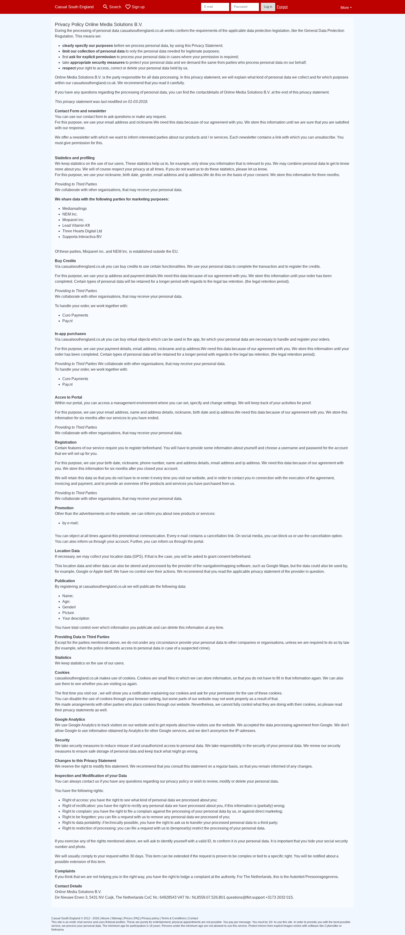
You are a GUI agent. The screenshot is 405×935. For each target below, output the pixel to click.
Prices (128, 918)
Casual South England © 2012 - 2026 (75, 918)
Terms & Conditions (173, 918)
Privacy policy (150, 918)
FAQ (136, 918)
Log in (268, 6)
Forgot (282, 7)
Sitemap (116, 918)
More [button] (345, 8)
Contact (193, 918)
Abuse (105, 918)
